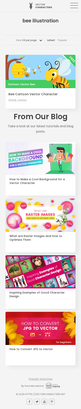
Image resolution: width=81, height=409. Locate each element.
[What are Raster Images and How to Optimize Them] (40, 215)
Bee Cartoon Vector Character (33, 94)
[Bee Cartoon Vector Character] (40, 71)
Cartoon (22, 100)
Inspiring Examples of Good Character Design (37, 294)
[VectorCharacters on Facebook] (29, 401)
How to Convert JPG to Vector (31, 349)
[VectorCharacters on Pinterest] (52, 401)
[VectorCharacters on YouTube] (44, 401)
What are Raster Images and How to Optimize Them (35, 238)
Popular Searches (40, 379)
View (26, 40)
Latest (51, 40)
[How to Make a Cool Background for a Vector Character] (40, 158)
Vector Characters (40, 6)
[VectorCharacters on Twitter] (37, 401)
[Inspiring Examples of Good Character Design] (40, 271)
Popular (62, 40)
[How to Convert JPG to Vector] (40, 328)
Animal (12, 100)
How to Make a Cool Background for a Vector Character (37, 181)
